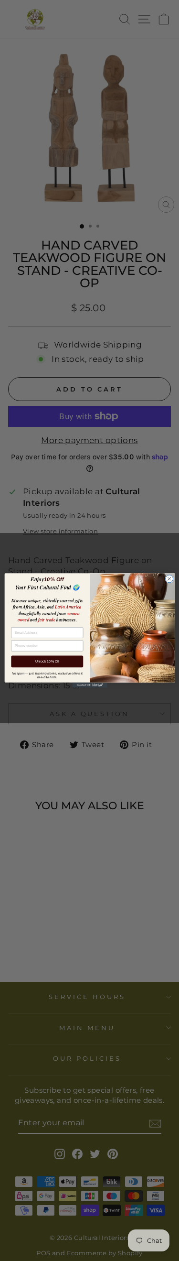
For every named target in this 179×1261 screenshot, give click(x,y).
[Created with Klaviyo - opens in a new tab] (89, 685)
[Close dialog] (169, 579)
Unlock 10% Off (47, 661)
